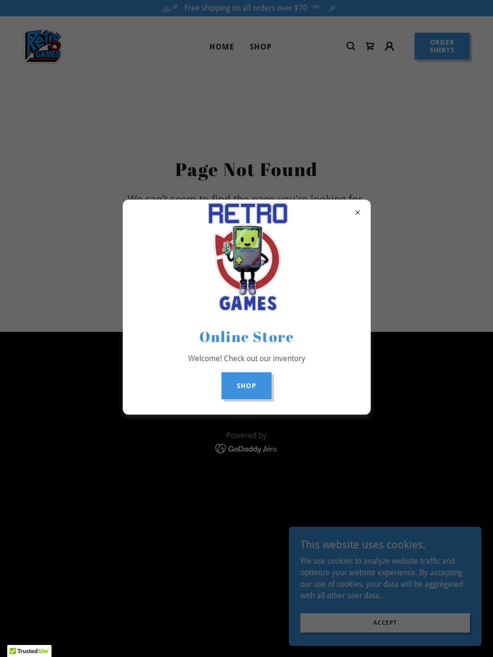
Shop (246, 386)
